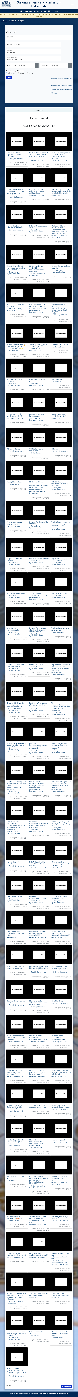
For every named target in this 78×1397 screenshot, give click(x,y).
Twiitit (56, 11)
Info (72, 5)
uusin (22, 73)
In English (21, 21)
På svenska (12, 21)
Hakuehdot (39, 110)
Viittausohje (55, 93)
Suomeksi (4, 21)
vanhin (30, 73)
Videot (49, 11)
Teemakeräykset (30, 11)
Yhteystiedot (41, 1393)
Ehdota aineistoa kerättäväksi (61, 89)
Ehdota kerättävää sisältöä (58, 1393)
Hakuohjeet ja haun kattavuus (61, 85)
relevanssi (11, 73)
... (36, 65)
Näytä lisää (66, 1386)
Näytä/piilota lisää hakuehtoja (61, 78)
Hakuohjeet (20, 1393)
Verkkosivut (41, 11)
